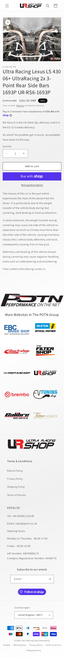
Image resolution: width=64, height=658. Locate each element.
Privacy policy (36, 645)
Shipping (20, 105)
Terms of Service (16, 495)
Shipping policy (33, 650)
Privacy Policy (15, 478)
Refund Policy (15, 470)
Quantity (7, 146)
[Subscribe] (50, 579)
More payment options (32, 185)
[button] (7, 6)
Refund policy (20, 645)
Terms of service (53, 645)
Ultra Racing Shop (30, 640)
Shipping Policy (16, 486)
